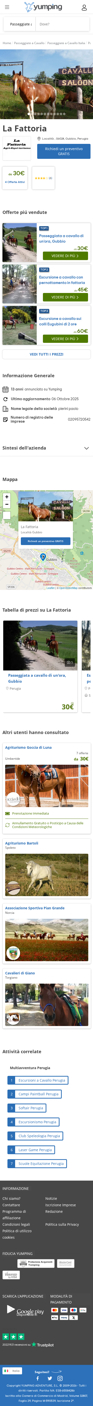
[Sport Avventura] (43, 7)
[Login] (84, 7)
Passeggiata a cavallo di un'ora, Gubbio (37, 678)
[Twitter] (50, 1380)
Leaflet (51, 588)
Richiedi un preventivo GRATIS (64, 151)
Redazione (54, 1211)
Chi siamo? (11, 1198)
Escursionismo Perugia (37, 1122)
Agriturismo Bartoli (21, 843)
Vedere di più (63, 255)
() (50, 178)
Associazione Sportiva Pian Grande (34, 908)
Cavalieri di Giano (20, 973)
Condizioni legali (16, 1224)
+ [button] (6, 497)
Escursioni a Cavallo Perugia (42, 1080)
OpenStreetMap (68, 588)
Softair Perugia (31, 1108)
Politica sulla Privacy (62, 1224)
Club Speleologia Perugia (39, 1135)
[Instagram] (60, 1380)
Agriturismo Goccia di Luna (28, 747)
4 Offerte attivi (15, 182)
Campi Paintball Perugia (39, 1094)
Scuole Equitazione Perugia (41, 1163)
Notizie (51, 1198)
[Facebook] (37, 1380)
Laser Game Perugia (35, 1149)
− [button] (6, 504)
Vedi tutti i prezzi (46, 354)
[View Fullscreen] (6, 515)
